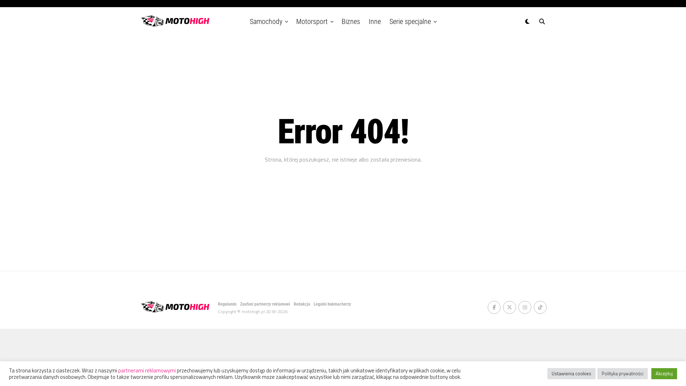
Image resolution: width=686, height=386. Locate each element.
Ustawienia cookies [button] (571, 373)
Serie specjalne (410, 21)
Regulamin (227, 304)
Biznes (351, 21)
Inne (375, 21)
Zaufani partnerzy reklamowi (265, 304)
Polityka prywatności (622, 373)
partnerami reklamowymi (147, 370)
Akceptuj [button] (664, 373)
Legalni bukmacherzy (332, 304)
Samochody (266, 21)
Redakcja (302, 304)
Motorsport (312, 21)
